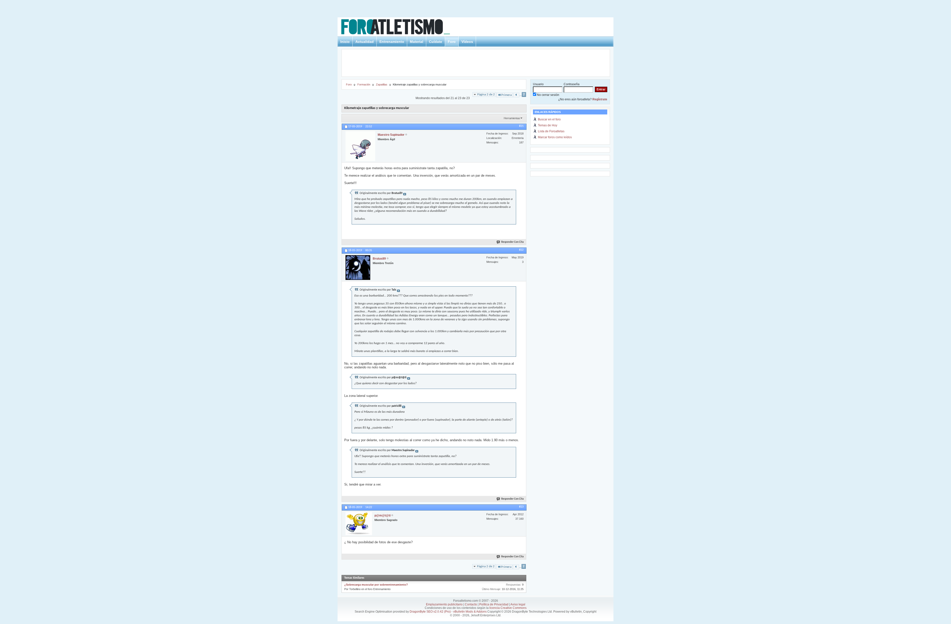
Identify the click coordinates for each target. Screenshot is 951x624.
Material (416, 42)
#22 (521, 249)
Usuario (538, 84)
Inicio (345, 42)
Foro (452, 42)
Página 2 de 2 (486, 94)
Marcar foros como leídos (555, 137)
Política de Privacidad (493, 604)
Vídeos (467, 42)
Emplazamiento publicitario (444, 604)
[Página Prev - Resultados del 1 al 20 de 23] (516, 95)
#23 (521, 506)
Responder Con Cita (512, 242)
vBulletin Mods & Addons (470, 611)
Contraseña (572, 84)
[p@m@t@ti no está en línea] (358, 523)
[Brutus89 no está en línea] (357, 267)
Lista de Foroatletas (551, 131)
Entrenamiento (391, 42)
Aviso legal (517, 604)
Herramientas (512, 118)
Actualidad (364, 42)
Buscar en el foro (549, 119)
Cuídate (435, 42)
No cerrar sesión (547, 95)
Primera (506, 95)
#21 (521, 126)
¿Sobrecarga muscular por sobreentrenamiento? (376, 584)
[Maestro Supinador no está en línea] (360, 146)
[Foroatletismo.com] (401, 28)
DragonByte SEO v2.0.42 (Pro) (430, 611)
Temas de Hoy (547, 125)
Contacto (471, 604)
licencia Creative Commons (508, 608)
